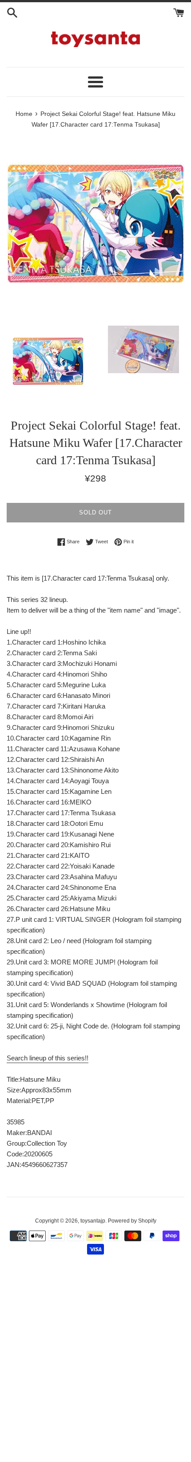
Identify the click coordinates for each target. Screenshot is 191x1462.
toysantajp (92, 1221)
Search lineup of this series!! (47, 1058)
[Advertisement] (95, 1363)
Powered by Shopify (132, 1221)
